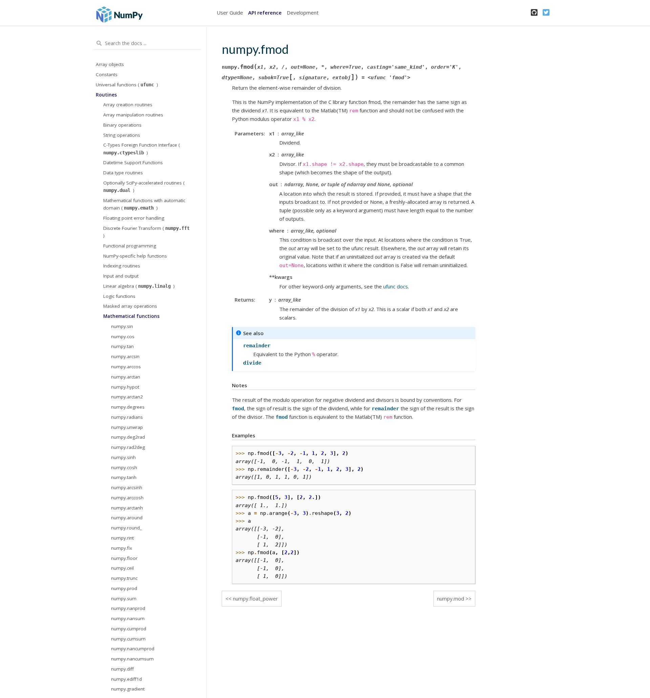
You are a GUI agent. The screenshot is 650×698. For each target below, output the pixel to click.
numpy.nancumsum (132, 659)
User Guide (230, 12)
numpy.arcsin (125, 356)
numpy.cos (122, 336)
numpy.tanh (123, 478)
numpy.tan (122, 347)
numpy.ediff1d (126, 679)
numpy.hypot (125, 387)
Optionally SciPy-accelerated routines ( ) (144, 186)
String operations (121, 135)
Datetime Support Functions (133, 163)
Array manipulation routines (133, 115)
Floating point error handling (133, 218)
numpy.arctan (125, 377)
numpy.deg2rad (128, 437)
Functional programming (129, 246)
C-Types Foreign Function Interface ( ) (141, 149)
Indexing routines (121, 266)
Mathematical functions (131, 316)
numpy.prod (124, 588)
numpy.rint (122, 538)
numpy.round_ (126, 528)
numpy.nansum (128, 618)
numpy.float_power (255, 598)
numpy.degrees (128, 407)
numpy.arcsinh (126, 487)
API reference (265, 12)
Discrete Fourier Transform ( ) (146, 232)
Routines (106, 95)
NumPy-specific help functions (135, 256)
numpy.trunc (124, 578)
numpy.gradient (128, 689)
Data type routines (123, 173)
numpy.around (127, 518)
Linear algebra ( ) (139, 286)
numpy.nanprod (128, 609)
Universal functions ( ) (127, 85)
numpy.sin (122, 326)
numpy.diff (122, 669)
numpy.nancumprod (132, 649)
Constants (106, 74)
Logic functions (119, 296)
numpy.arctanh (127, 508)
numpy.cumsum (128, 639)
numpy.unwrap (127, 427)
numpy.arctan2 (127, 397)
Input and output (120, 276)
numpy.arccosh (127, 498)
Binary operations (122, 125)
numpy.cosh (124, 467)
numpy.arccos (126, 367)
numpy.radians (127, 417)
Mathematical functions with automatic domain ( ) (144, 204)
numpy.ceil (122, 568)
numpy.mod (450, 598)
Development (303, 12)
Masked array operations (130, 306)
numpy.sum (123, 598)
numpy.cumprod (128, 629)
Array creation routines (127, 105)
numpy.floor (124, 558)
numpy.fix (121, 548)
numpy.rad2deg (128, 447)
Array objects (110, 65)
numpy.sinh (123, 457)
